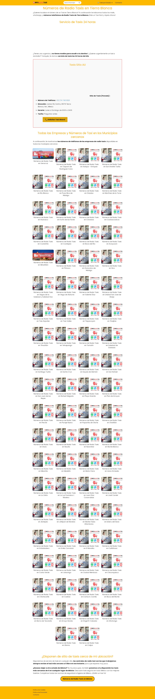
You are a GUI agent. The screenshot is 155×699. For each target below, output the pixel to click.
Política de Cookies (39, 690)
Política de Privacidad (40, 692)
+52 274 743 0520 (63, 100)
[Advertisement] (77, 38)
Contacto (118, 3)
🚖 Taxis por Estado (104, 3)
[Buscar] (79, 2)
